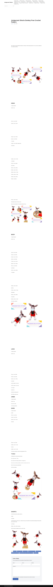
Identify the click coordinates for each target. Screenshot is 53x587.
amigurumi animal (19, 551)
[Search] (13, 6)
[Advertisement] (26, 12)
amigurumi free (25, 551)
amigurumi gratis (38, 551)
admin (12, 23)
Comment (14, 566)
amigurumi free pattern (32, 551)
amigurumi (14, 551)
